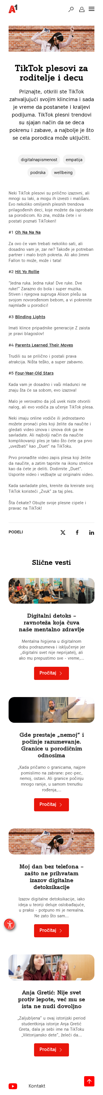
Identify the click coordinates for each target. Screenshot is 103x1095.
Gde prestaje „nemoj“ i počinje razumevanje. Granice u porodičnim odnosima (51, 745)
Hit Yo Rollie (27, 271)
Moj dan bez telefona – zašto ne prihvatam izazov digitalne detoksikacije (51, 876)
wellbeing (63, 172)
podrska (37, 172)
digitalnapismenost (39, 159)
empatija (74, 159)
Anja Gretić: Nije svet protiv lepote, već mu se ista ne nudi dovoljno (51, 999)
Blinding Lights (30, 316)
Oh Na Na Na (28, 232)
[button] (71, 8)
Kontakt (37, 1086)
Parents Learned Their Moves (44, 345)
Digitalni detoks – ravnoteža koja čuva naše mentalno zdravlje (51, 622)
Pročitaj (48, 673)
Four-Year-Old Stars (34, 373)
